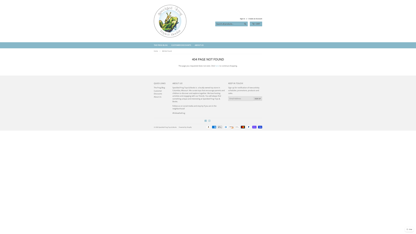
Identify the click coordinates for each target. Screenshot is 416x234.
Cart (257, 24)
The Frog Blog (161, 45)
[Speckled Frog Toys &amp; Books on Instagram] (209, 121)
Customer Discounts (181, 45)
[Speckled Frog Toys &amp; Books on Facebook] (206, 121)
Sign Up (258, 99)
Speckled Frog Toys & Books (168, 127)
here (217, 66)
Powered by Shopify (185, 127)
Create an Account (255, 19)
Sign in (242, 19)
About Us (199, 45)
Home (156, 51)
